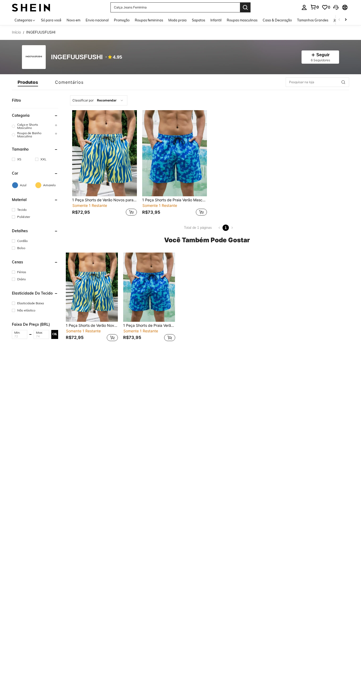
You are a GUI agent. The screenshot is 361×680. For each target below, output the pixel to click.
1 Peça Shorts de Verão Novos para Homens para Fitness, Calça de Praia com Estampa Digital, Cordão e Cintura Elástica (104, 200)
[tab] (28, 82)
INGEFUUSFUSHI (77, 57)
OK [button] (54, 334)
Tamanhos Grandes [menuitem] (312, 20)
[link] (314, 7)
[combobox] (98, 100)
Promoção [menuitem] (121, 20)
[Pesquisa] (245, 7)
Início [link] (16, 32)
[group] (35, 126)
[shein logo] (31, 7)
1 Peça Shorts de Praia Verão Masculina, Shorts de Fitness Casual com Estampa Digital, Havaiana (174, 200)
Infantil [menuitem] (215, 20)
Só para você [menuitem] (51, 20)
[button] (336, 7)
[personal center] (304, 7)
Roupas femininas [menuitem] (149, 20)
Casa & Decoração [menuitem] (277, 20)
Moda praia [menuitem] (177, 20)
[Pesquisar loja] (343, 82)
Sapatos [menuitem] (198, 20)
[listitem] (104, 163)
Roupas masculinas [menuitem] (242, 20)
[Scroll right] (346, 20)
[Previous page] (219, 228)
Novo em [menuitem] (73, 20)
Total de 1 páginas (198, 228)
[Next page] (232, 228)
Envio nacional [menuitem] (97, 20)
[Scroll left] (339, 20)
